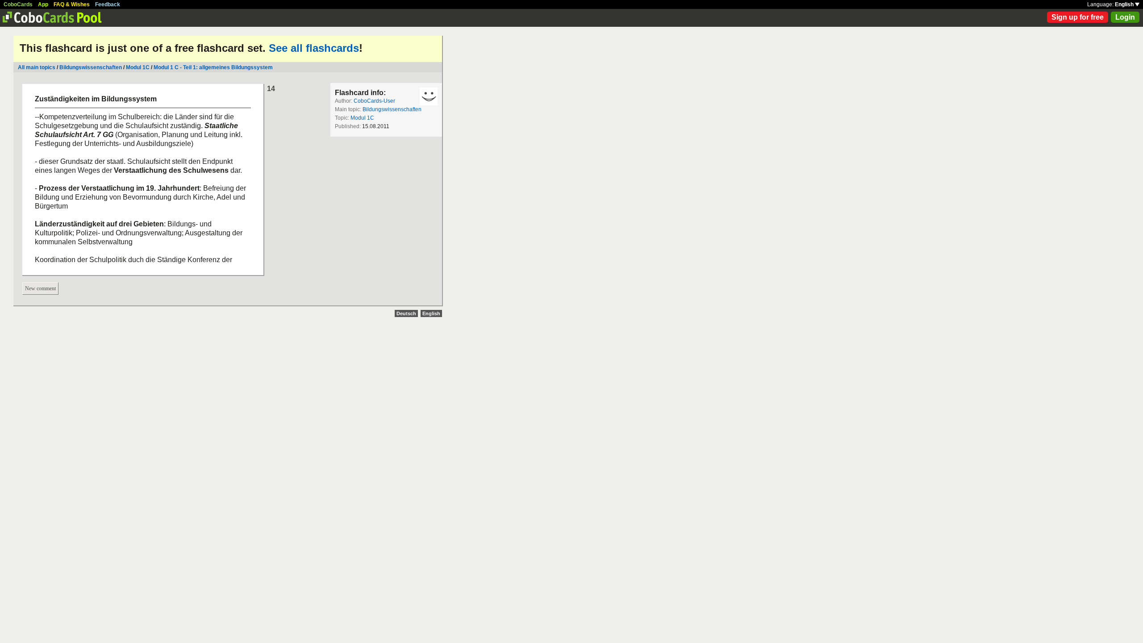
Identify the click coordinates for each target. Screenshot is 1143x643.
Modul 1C (138, 67)
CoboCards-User (374, 101)
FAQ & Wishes (72, 4)
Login (1125, 17)
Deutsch (406, 313)
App (43, 4)
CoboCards (18, 4)
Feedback (107, 4)
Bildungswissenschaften (90, 67)
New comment (40, 288)
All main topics (36, 67)
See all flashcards (314, 48)
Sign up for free (1077, 17)
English (1125, 4)
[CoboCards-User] (429, 96)
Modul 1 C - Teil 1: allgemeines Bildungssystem (213, 67)
